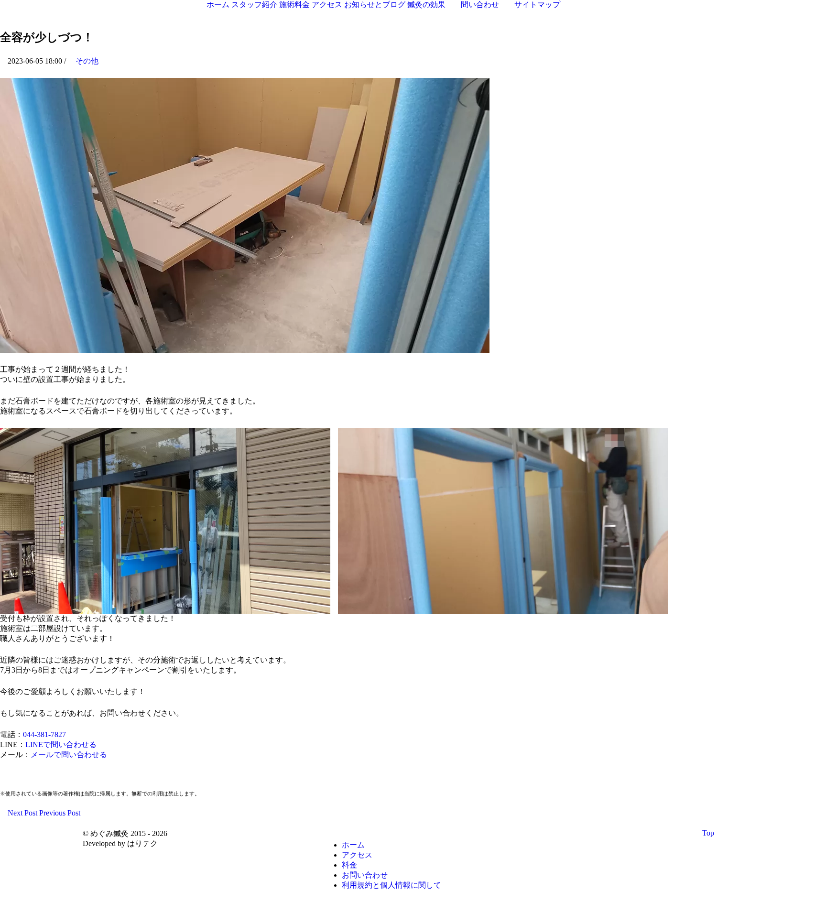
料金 (349, 865)
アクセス (357, 855)
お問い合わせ (365, 875)
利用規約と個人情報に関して (391, 885)
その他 (87, 61)
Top (709, 833)
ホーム (353, 845)
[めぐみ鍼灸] (60, 11)
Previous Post (60, 813)
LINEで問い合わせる (61, 744)
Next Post (21, 813)
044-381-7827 (44, 734)
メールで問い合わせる (69, 754)
